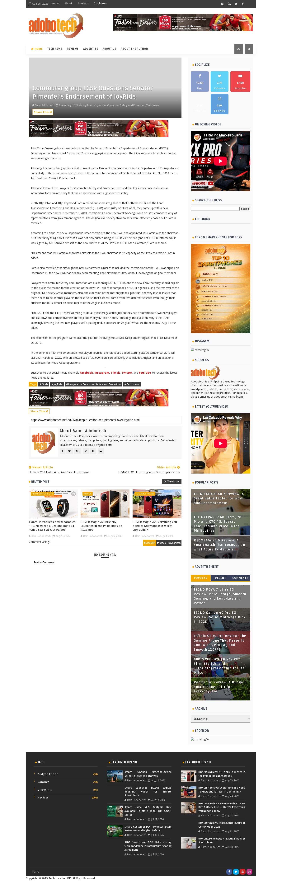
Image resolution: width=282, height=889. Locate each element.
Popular (201, 578)
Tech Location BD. (60, 878)
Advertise (90, 48)
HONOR (88, 493)
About (68, 3)
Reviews (73, 48)
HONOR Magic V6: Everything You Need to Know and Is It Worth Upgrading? (155, 526)
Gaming (43, 782)
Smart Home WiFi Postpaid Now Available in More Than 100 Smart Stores (148, 811)
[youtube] (229, 4)
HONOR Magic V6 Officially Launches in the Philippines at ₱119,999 (101, 526)
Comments (240, 578)
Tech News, (153, 105)
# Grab (44, 384)
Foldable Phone (145, 493)
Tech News (54, 48)
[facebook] (243, 4)
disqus (161, 542)
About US (109, 48)
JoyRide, (87, 105)
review (42, 797)
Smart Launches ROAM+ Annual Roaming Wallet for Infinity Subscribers (148, 791)
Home (55, 3)
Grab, (79, 105)
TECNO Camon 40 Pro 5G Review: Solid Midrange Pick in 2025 (220, 617)
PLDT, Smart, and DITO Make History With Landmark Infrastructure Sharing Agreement (148, 846)
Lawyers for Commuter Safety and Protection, (119, 105)
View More (173, 481)
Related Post (40, 481)
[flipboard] (249, 4)
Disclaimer (100, 3)
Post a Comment (44, 562)
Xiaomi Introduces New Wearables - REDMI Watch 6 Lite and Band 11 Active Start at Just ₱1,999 (52, 526)
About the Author (134, 48)
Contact (83, 3)
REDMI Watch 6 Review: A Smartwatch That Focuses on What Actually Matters (219, 545)
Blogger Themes (171, 884)
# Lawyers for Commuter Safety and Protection (93, 384)
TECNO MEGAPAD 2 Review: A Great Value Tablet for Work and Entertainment (219, 498)
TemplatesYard (132, 884)
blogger (149, 542)
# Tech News (132, 384)
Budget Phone (47, 774)
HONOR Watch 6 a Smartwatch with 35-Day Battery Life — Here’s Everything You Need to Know (221, 807)
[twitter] (236, 4)
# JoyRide (57, 384)
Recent (220, 578)
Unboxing (44, 789)
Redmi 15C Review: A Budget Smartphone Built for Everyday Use (219, 687)
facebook (174, 542)
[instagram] (222, 4)
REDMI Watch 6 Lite (42, 493)
